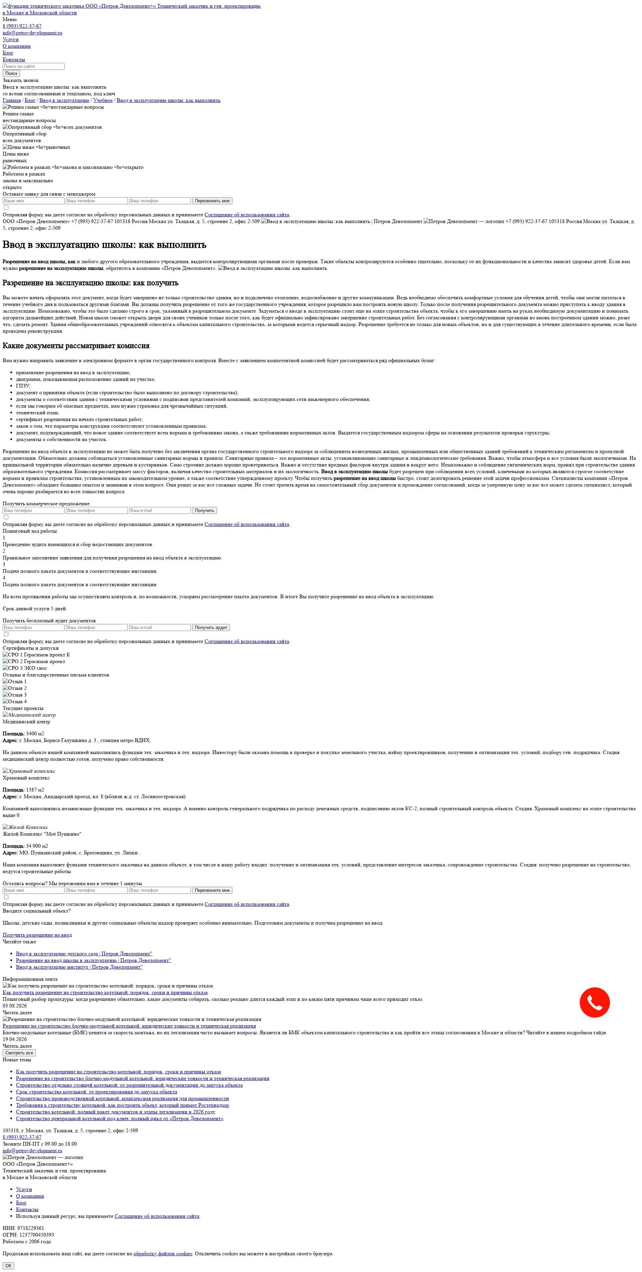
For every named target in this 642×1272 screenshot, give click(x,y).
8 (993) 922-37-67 (22, 26)
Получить (204, 510)
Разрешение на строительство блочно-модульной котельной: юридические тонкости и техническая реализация (129, 1026)
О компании (30, 1196)
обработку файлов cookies (162, 1253)
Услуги (24, 1189)
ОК (8, 1265)
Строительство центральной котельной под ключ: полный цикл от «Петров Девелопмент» (119, 1118)
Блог (21, 1202)
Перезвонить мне (212, 200)
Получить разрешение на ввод (37, 935)
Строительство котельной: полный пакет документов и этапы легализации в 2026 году (115, 1111)
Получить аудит (211, 627)
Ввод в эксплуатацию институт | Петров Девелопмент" (79, 967)
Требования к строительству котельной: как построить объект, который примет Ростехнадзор (122, 1105)
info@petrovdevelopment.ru (32, 32)
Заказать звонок (21, 80)
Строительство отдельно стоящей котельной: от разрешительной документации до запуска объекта (129, 1085)
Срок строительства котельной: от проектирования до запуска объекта (96, 1091)
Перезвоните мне (212, 890)
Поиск (11, 73)
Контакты (27, 1209)
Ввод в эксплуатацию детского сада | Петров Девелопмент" (84, 953)
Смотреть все (19, 1052)
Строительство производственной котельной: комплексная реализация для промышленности (122, 1098)
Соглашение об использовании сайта (247, 214)
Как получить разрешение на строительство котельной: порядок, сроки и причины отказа (105, 992)
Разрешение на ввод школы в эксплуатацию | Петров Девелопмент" (93, 960)
